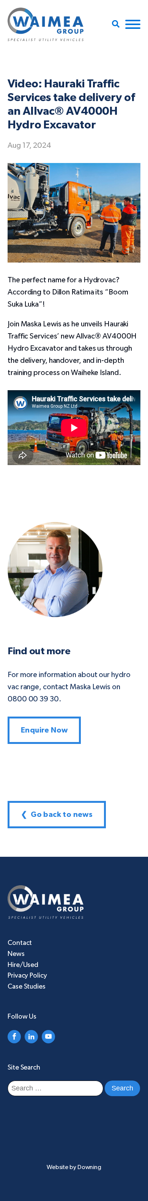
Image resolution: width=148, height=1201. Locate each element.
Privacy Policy (27, 975)
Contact (20, 943)
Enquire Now (44, 730)
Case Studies (27, 986)
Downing (89, 1167)
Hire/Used (23, 965)
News (16, 954)
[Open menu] (132, 24)
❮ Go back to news (57, 814)
